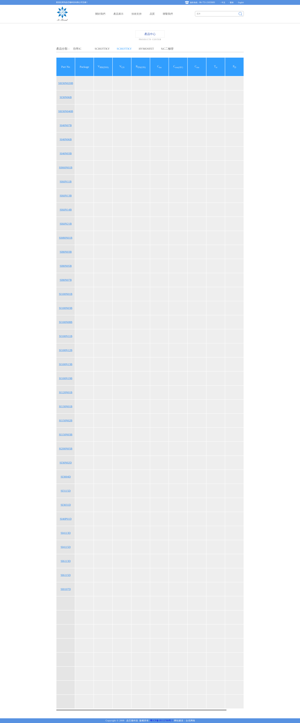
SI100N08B (65, 322)
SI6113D (66, 561)
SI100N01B (65, 294)
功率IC (77, 48)
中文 (223, 2)
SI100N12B (65, 350)
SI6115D (66, 575)
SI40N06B (66, 139)
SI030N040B (65, 111)
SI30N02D (66, 462)
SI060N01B (65, 167)
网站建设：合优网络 (184, 720)
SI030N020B (65, 83)
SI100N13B (65, 364)
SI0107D (66, 589)
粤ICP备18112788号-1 (161, 720)
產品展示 (118, 13)
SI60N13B (66, 195)
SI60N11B (66, 181)
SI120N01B (65, 392)
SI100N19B (65, 378)
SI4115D (66, 547)
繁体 (232, 2)
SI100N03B (65, 308)
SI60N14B (66, 209)
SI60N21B (66, 223)
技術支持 (137, 13)
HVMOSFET (146, 48)
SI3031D (66, 504)
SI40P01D (66, 518)
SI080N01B (65, 237)
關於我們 (100, 13)
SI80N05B (66, 265)
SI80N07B (66, 280)
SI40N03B (66, 153)
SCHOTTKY (102, 48)
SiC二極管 (167, 48)
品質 (152, 13)
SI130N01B (65, 406)
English (241, 2)
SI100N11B (65, 336)
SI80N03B (66, 251)
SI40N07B (66, 125)
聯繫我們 (168, 13)
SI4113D (66, 533)
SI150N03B (65, 434)
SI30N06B (66, 97)
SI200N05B (65, 448)
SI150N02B (65, 420)
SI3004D (66, 476)
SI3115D (66, 490)
